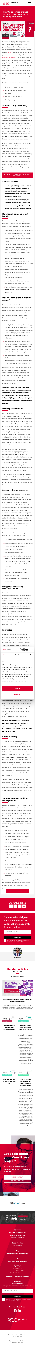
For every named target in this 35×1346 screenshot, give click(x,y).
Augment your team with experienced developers (17, 175)
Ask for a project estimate (17, 891)
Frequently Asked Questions (17, 1261)
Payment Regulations (17, 1336)
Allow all (17, 688)
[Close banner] (32, 649)
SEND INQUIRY (17, 1177)
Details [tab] (17, 655)
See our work (17, 1245)
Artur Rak (17, 957)
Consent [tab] (6, 655)
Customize (16, 694)
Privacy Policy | (12, 1334)
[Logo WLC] (10, 3)
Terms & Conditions (22, 1334)
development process (9, 57)
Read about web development (17, 1253)
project (10, 52)
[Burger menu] (29, 3)
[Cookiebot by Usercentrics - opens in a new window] (21, 649)
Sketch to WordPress (17, 1235)
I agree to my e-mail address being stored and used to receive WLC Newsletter (18, 941)
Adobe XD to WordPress (17, 1232)
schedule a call (17, 1181)
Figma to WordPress (17, 1238)
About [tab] (29, 655)
